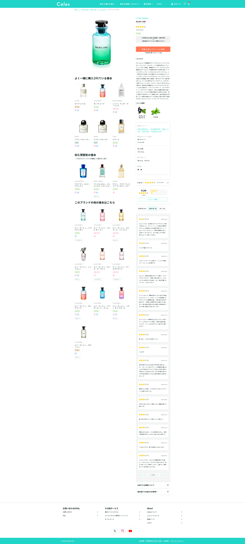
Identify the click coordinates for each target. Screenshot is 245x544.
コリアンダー (146, 131)
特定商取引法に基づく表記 (154, 541)
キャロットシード (156, 131)
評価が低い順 (152, 208)
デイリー (147, 161)
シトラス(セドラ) (155, 129)
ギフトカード (109, 519)
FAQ (64, 515)
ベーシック (141, 142)
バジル (164, 129)
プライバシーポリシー (177, 541)
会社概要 (141, 541)
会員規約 (166, 541)
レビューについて (153, 515)
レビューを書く (153, 199)
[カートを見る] (189, 4)
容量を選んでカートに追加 (153, 49)
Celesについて (152, 512)
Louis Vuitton (143, 18)
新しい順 (162, 208)
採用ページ (151, 519)
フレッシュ (141, 152)
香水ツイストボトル (112, 512)
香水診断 (147, 4)
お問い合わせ (67, 512)
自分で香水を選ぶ (107, 4)
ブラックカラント (143, 129)
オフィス (140, 161)
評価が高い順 (142, 208)
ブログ (159, 4)
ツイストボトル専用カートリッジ (116, 515)
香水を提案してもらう (129, 4)
